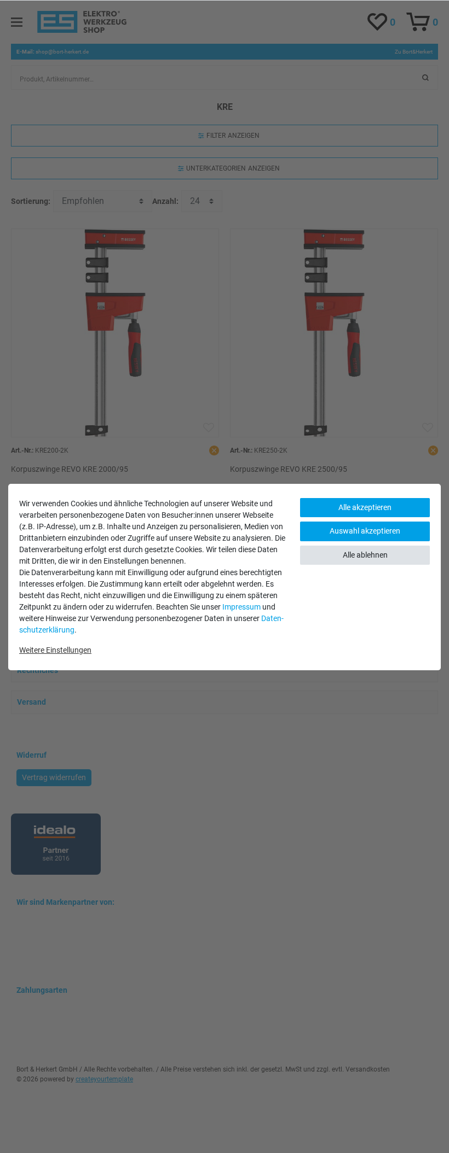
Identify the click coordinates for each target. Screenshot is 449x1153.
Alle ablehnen (365, 555)
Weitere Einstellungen (55, 650)
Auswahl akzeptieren (365, 530)
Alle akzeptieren (365, 507)
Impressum (241, 606)
